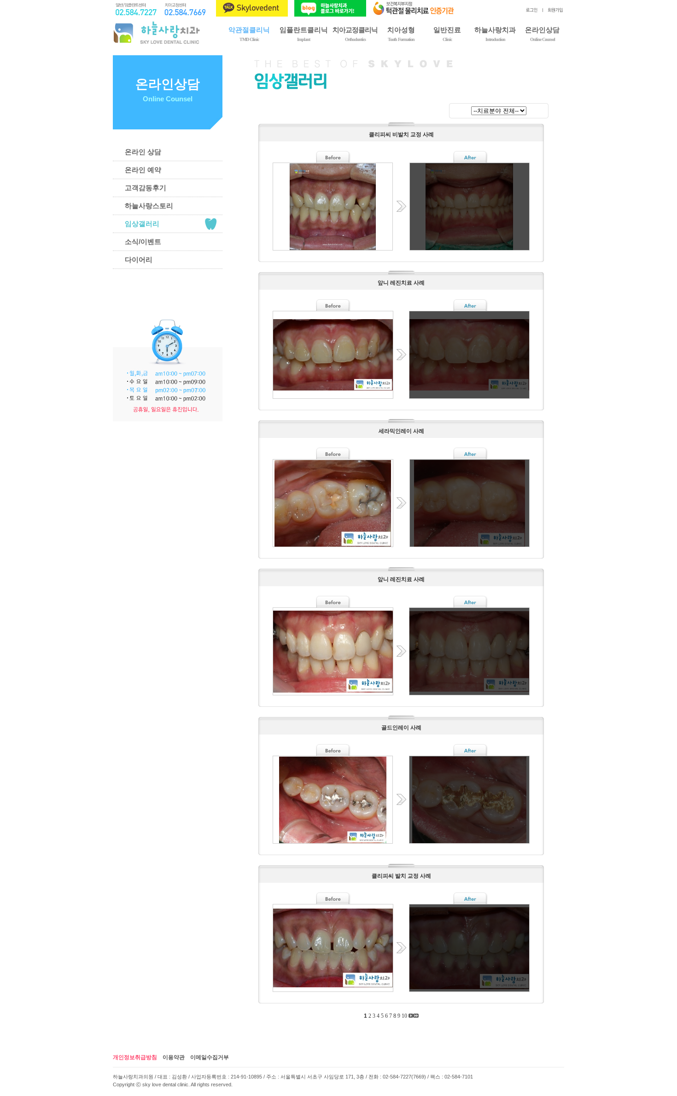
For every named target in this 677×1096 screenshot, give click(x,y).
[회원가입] (553, 11)
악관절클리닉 (249, 33)
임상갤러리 (142, 223)
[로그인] (531, 11)
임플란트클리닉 (304, 33)
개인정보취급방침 (135, 1057)
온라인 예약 (143, 170)
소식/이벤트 (143, 241)
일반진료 (447, 33)
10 (404, 1016)
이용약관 (174, 1057)
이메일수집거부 (209, 1057)
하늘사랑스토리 (149, 206)
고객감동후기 (145, 188)
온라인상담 (542, 33)
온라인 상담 (143, 152)
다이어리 (138, 259)
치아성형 (401, 33)
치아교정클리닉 (355, 33)
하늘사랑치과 (495, 33)
